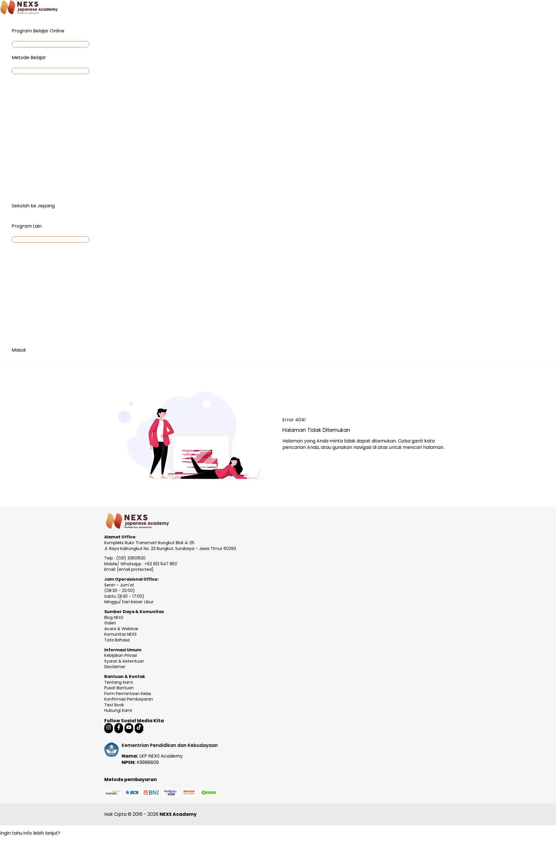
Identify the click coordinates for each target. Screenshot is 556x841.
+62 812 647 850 (161, 564)
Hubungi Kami (118, 710)
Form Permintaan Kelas (127, 693)
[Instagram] (108, 728)
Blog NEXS (113, 617)
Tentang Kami (118, 682)
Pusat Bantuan (119, 688)
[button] (67, 31)
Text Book (114, 705)
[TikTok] (139, 728)
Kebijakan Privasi (120, 655)
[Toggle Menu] (50, 44)
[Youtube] (129, 728)
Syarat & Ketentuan (124, 661)
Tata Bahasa (117, 640)
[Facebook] (118, 728)
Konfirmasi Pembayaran (128, 699)
